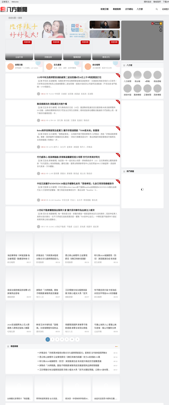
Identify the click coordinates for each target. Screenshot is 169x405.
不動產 (69, 227)
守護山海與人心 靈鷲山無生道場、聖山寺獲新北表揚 (105, 328)
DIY (55, 121)
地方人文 (13, 158)
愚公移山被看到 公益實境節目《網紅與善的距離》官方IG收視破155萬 (76, 259)
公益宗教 (13, 105)
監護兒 (80, 121)
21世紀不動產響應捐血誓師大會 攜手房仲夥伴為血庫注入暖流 (66, 210)
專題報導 (117, 9)
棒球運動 (87, 200)
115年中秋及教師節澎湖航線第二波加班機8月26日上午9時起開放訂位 (69, 78)
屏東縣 (69, 174)
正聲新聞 (147, 95)
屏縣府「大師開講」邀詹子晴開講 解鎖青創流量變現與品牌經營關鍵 (47, 293)
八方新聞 (127, 81)
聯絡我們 (157, 2)
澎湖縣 (90, 94)
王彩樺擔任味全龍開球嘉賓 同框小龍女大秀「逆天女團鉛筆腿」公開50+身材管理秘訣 (76, 370)
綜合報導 (11, 262)
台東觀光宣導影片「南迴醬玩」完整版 (20, 399)
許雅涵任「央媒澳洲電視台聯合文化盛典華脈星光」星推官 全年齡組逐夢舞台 (47, 259)
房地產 (82, 227)
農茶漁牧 (40, 332)
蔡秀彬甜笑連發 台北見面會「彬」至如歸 (49, 399)
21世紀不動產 (60, 227)
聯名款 (94, 200)
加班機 (70, 94)
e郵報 (147, 81)
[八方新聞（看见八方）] (14, 9)
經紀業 (96, 227)
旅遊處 (77, 94)
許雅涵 (89, 147)
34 (72, 339)
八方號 (140, 9)
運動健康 (11, 297)
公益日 (76, 227)
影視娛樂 (13, 132)
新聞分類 (105, 9)
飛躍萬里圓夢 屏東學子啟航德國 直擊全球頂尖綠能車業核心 (76, 328)
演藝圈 (76, 147)
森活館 (66, 121)
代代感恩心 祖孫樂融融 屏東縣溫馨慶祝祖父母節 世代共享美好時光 (68, 157)
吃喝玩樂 (11, 332)
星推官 (69, 147)
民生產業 (13, 79)
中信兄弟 (65, 200)
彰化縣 (60, 121)
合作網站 (129, 9)
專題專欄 (14, 346)
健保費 (56, 174)
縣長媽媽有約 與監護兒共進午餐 (52, 104)
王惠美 (73, 121)
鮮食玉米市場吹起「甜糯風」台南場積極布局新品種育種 (47, 328)
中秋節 (57, 94)
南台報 (137, 81)
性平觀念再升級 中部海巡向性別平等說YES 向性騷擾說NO (105, 293)
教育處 (76, 174)
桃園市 (89, 227)
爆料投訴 (147, 2)
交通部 (64, 94)
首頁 (20, 18)
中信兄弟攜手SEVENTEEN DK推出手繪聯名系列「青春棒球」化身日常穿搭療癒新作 (75, 184)
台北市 (63, 147)
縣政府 (86, 121)
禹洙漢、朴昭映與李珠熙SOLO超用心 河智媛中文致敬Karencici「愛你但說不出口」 (78, 399)
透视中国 (127, 95)
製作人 (83, 147)
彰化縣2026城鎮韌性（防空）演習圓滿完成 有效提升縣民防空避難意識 (105, 259)
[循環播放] (136, 242)
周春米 (63, 174)
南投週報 (157, 81)
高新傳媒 (157, 95)
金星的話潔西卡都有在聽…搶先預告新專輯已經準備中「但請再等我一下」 (107, 399)
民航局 (83, 94)
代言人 (73, 200)
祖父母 (83, 174)
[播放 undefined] (125, 232)
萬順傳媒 (137, 95)
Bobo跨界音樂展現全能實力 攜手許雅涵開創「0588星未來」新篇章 (68, 131)
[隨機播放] (141, 242)
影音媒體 (11, 379)
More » (116, 94)
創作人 (56, 147)
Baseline (58, 200)
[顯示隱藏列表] (160, 242)
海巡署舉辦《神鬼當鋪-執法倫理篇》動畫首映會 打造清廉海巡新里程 (18, 259)
